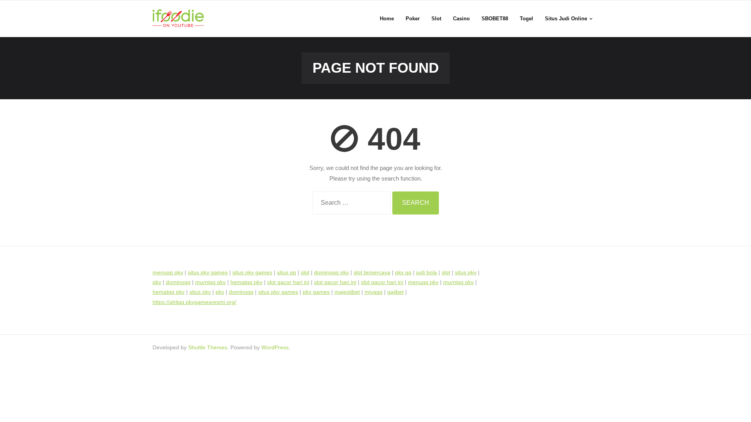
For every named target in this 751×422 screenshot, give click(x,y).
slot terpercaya (372, 272)
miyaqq (374, 292)
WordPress (275, 347)
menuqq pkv (168, 272)
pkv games (316, 292)
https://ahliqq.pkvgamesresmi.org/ (194, 302)
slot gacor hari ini (288, 282)
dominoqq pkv (331, 272)
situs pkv (465, 272)
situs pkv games (208, 272)
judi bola (426, 272)
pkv (157, 282)
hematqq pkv (246, 282)
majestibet (347, 292)
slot (305, 272)
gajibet (395, 292)
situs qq (286, 272)
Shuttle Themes (207, 347)
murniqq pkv (210, 282)
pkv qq (403, 272)
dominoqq (178, 282)
